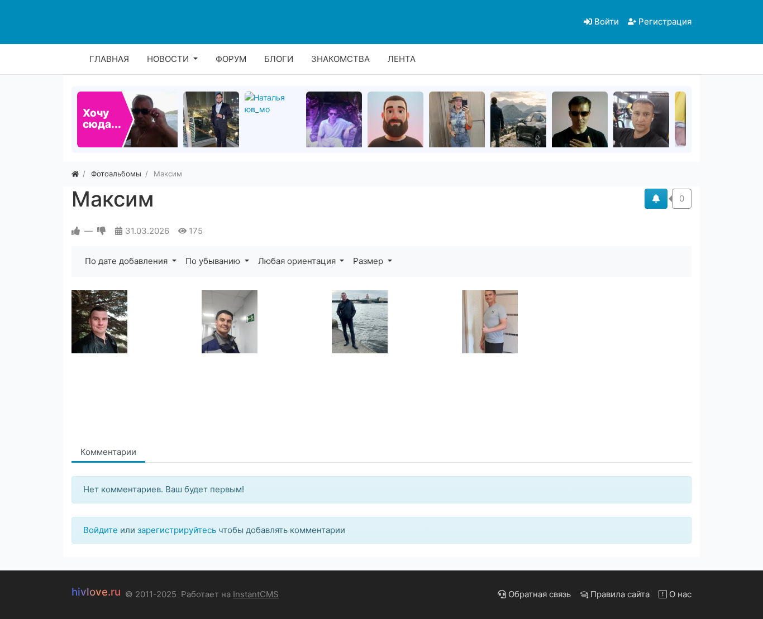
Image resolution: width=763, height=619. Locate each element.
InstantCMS (256, 594)
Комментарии (108, 452)
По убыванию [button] (213, 261)
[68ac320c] (525, 321)
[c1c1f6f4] (264, 321)
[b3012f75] (394, 321)
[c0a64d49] (134, 321)
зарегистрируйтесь (176, 530)
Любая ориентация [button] (298, 261)
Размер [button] (369, 261)
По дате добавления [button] (127, 261)
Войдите (100, 530)
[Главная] (75, 173)
